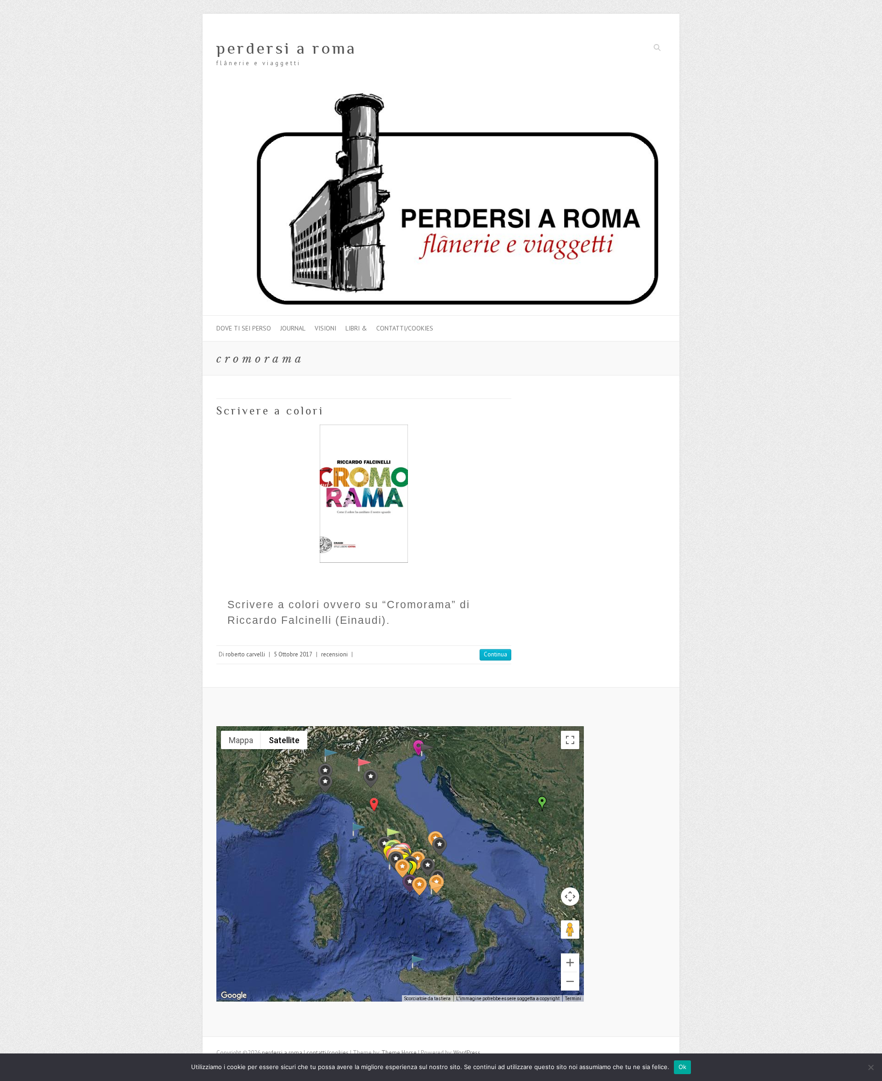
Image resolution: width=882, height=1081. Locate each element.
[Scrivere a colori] (363, 493)
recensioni (334, 654)
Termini (573, 998)
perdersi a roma (286, 48)
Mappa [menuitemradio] (241, 740)
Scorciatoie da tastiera (427, 998)
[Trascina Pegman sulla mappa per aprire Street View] (570, 929)
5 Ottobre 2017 (293, 654)
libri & (356, 328)
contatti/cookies (404, 328)
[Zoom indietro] (570, 981)
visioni (325, 328)
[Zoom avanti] (570, 962)
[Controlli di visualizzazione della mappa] (570, 896)
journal (292, 328)
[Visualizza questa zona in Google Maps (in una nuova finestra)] (234, 996)
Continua (495, 654)
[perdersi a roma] (441, 95)
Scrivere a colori (270, 410)
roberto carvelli (245, 654)
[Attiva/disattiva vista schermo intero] (570, 740)
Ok (682, 1066)
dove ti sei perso (243, 328)
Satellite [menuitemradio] (284, 740)
